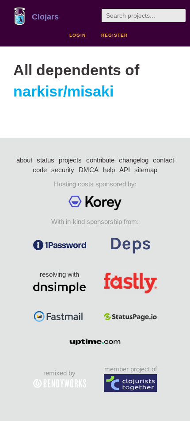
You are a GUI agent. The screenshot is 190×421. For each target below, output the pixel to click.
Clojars (45, 16)
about (24, 160)
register (114, 35)
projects (70, 160)
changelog (133, 160)
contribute (100, 160)
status (45, 160)
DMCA (89, 170)
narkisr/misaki (63, 91)
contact (163, 160)
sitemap (145, 170)
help (109, 170)
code (40, 170)
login (77, 35)
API (124, 170)
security (62, 170)
